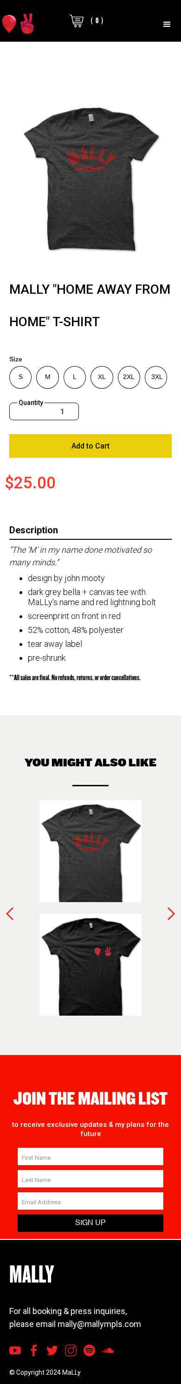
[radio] (20, 377)
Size (15, 359)
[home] (18, 24)
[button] (167, 24)
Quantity (31, 402)
